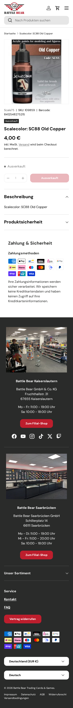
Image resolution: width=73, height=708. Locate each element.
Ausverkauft (49, 178)
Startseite (10, 33)
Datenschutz (28, 694)
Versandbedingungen (16, 698)
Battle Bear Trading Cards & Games (33, 688)
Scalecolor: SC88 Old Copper (36, 33)
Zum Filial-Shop (36, 423)
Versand (24, 144)
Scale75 (9, 110)
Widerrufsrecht (58, 694)
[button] (57, 8)
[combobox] (36, 20)
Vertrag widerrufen (23, 619)
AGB (42, 694)
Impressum (10, 694)
